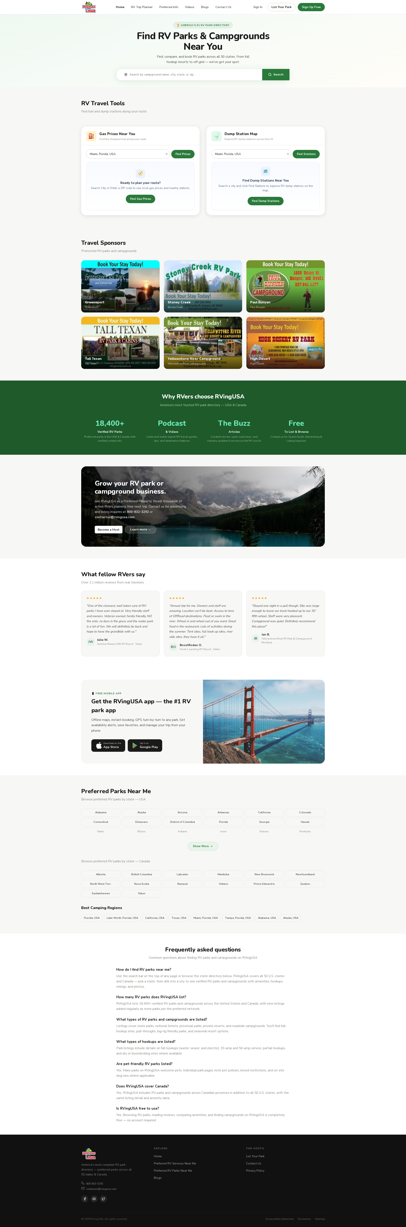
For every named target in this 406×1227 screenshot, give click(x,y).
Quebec (305, 884)
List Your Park (282, 7)
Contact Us (223, 7)
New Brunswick (264, 874)
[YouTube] (94, 1198)
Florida (223, 822)
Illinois (141, 831)
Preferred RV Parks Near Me (173, 1171)
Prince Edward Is (264, 884)
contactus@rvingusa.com (101, 1189)
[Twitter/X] (103, 1198)
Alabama (100, 812)
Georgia (264, 822)
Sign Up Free (311, 7)
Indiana (182, 831)
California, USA (154, 918)
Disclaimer (304, 1219)
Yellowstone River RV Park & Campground (287, 638)
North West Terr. (100, 884)
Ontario (223, 884)
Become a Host (108, 530)
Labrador (182, 874)
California (264, 812)
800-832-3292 (94, 1183)
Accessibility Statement (280, 1219)
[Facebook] (84, 1198)
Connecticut (100, 822)
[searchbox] (194, 74)
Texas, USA (178, 918)
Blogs (205, 7)
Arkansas (223, 812)
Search (278, 74)
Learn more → (140, 529)
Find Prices (183, 154)
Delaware (141, 822)
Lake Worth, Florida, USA (122, 918)
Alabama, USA (267, 918)
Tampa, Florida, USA (238, 918)
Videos (189, 7)
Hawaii (305, 822)
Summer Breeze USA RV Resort (115, 644)
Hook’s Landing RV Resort (195, 649)
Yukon (141, 893)
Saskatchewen (101, 893)
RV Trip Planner (142, 7)
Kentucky (305, 831)
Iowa (223, 831)
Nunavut (182, 884)
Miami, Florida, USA (205, 918)
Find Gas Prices (140, 199)
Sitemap (320, 1219)
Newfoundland (305, 874)
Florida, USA (92, 918)
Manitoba (223, 874)
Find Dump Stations (265, 201)
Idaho (100, 831)
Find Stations (306, 154)
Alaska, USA (290, 918)
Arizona (182, 812)
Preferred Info (168, 7)
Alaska (141, 812)
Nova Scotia (141, 884)
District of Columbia (182, 822)
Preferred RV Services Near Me (175, 1163)
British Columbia (141, 874)
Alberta (101, 874)
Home (120, 7)
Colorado (305, 812)
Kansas (264, 831)
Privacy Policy (255, 1171)
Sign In (257, 7)
